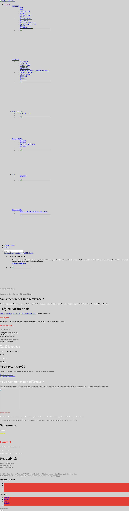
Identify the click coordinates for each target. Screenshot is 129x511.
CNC (58, 476)
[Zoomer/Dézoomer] (1, 508)
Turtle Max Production (7, 463)
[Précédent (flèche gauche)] (1, 510)
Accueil (2, 314)
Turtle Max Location (6, 467)
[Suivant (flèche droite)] (3, 510)
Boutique (9, 314)
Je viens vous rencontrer (7, 376)
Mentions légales (47, 474)
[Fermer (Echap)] (7, 508)
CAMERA (16, 314)
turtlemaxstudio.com (19, 263)
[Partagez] (5, 508)
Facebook (3, 433)
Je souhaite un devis (6, 375)
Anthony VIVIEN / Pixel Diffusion (29, 474)
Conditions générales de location (66, 474)
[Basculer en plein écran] (3, 508)
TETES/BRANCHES (28, 314)
